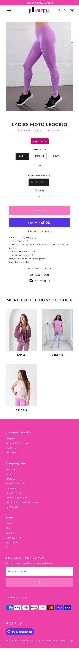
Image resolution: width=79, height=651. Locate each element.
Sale (8, 547)
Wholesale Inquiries (16, 483)
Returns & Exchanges (17, 443)
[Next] (67, 66)
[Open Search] (59, 10)
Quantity (39, 190)
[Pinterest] (16, 623)
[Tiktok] (21, 623)
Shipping (10, 438)
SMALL (22, 156)
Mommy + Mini (14, 537)
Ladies (9, 523)
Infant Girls (11, 533)
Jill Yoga (30, 640)
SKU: (30, 268)
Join (39, 582)
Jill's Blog (10, 478)
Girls (8, 528)
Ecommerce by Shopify (59, 640)
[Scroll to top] (71, 641)
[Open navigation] (9, 10)
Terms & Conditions (16, 497)
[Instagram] (11, 623)
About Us (11, 469)
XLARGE (38, 165)
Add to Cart (39, 210)
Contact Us (12, 506)
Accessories (12, 542)
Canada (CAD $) (15, 597)
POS (38, 640)
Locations (11, 488)
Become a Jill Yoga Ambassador (23, 502)
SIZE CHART (42, 274)
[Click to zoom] (67, 27)
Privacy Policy (13, 492)
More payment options (39, 231)
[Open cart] (71, 10)
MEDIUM (39, 156)
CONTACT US (42, 281)
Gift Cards (11, 452)
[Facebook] (7, 623)
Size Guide (11, 448)
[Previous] (11, 66)
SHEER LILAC (38, 182)
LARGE (55, 156)
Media (9, 474)
